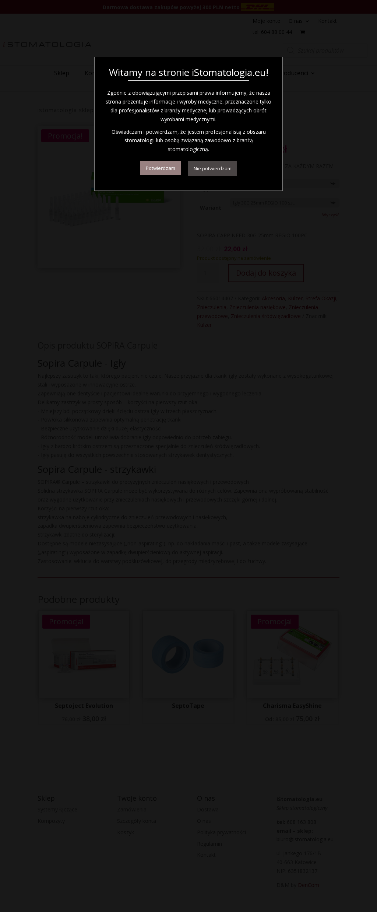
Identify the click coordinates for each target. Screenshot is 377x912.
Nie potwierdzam (213, 168)
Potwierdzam (160, 168)
